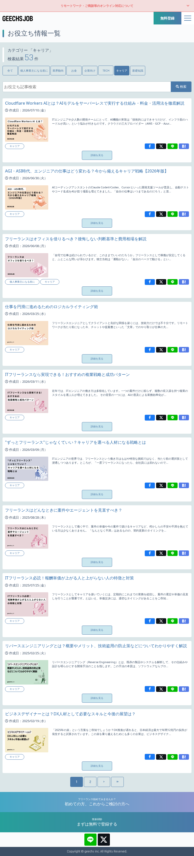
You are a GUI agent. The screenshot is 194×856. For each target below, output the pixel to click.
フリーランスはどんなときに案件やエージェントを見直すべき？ (63, 510)
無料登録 (167, 18)
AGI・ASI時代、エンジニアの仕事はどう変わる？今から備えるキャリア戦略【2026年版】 (86, 171)
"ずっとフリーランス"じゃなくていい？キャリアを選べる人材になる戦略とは (75, 442)
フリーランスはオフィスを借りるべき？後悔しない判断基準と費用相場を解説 (76, 239)
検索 (182, 86)
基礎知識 (137, 70)
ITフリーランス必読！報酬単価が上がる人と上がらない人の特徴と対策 (69, 578)
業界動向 (58, 70)
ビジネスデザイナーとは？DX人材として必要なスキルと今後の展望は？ (70, 714)
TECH (106, 70)
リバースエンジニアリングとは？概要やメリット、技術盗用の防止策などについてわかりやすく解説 (96, 645)
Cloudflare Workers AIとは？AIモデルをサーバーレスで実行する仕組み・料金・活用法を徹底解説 (94, 103)
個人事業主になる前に (34, 70)
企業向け (89, 70)
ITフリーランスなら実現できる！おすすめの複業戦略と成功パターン (67, 374)
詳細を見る (97, 155)
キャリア (121, 70)
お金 (74, 70)
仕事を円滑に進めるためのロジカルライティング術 (51, 306)
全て (10, 70)
